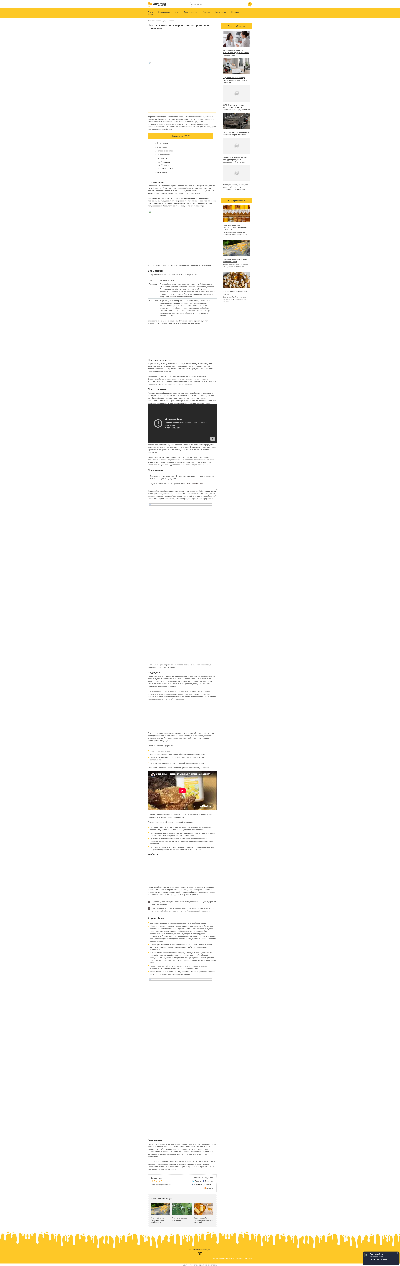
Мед (176, 12)
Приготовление (162, 155)
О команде (239, 1258)
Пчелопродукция (190, 12)
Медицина (164, 162)
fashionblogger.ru (197, 1265)
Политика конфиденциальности (223, 1258)
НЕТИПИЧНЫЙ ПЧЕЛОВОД (193, 484)
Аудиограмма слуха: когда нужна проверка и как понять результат (235, 80)
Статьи (150, 14)
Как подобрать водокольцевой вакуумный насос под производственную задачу (235, 186)
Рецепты (206, 12)
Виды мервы (161, 147)
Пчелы (150, 12)
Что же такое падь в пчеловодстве (180, 1219)
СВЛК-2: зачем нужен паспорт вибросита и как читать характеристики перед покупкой (236, 107)
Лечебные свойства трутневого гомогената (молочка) (203, 1220)
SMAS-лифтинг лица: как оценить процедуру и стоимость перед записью (236, 52)
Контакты (248, 1258)
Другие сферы (165, 168)
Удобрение (164, 165)
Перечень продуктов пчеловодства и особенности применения (235, 227)
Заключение (161, 172)
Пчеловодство (164, 12)
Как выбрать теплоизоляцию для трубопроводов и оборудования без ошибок (235, 159)
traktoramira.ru (211, 1265)
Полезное (235, 12)
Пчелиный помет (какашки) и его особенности (158, 1220)
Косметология (220, 12)
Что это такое (161, 143)
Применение (161, 159)
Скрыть (186, 135)
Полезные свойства (164, 151)
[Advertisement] (182, 46)
